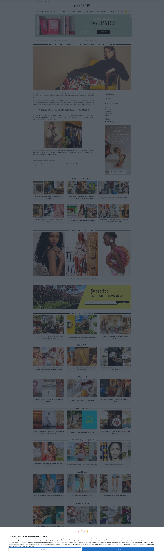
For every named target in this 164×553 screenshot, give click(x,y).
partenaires (21, 539)
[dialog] (82, 540)
